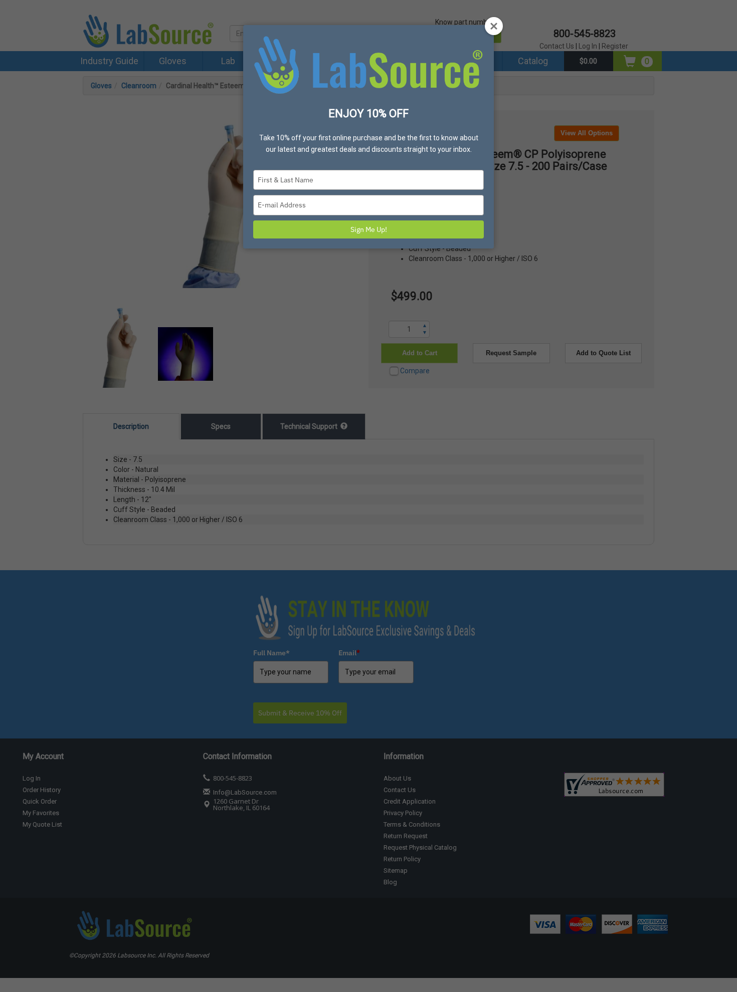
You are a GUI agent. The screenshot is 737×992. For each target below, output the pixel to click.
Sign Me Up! (368, 229)
